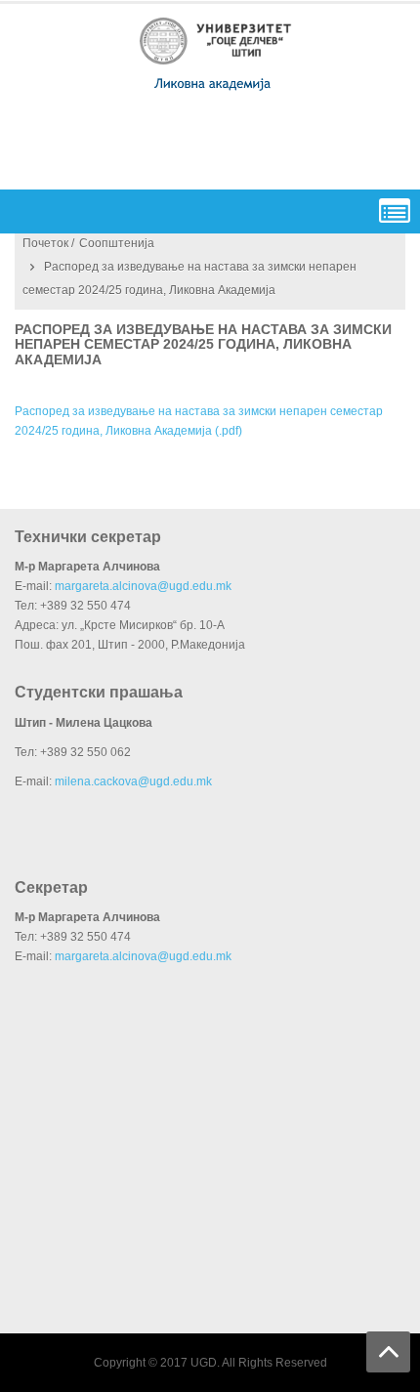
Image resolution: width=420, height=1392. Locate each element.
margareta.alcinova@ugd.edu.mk (143, 586)
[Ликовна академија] (216, 54)
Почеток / (48, 243)
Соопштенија (116, 243)
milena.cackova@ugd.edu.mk (133, 781)
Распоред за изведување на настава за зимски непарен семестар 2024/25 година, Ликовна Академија (203, 344)
